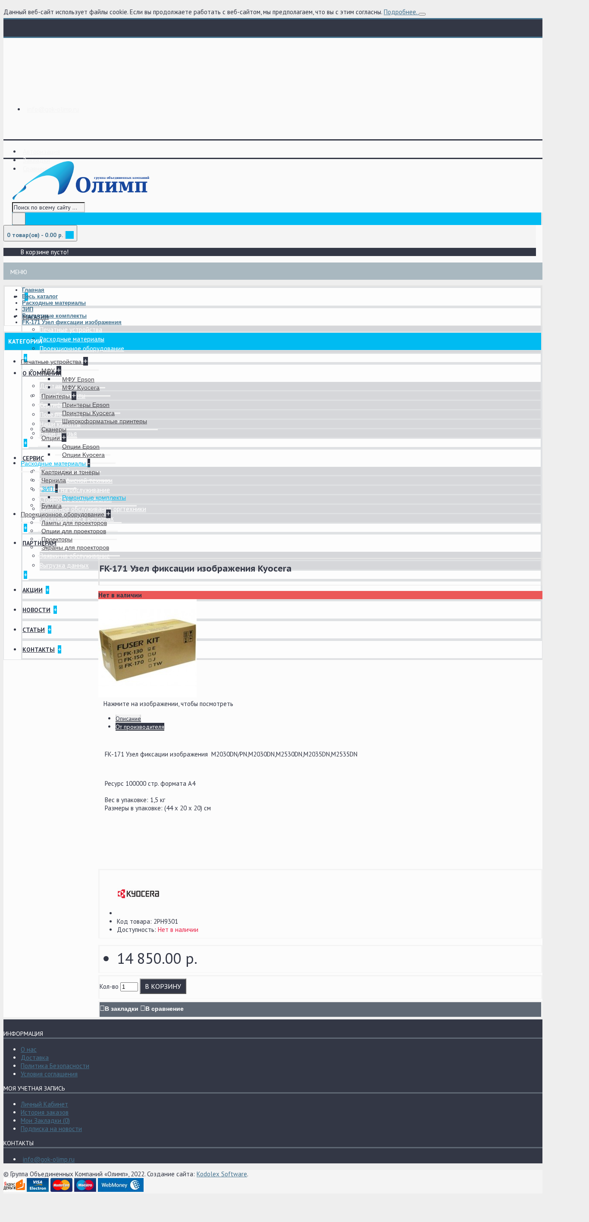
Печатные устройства (71, 329)
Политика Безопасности (55, 1066)
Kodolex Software (222, 1174)
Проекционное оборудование (82, 348)
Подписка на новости (51, 1129)
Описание (128, 718)
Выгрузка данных (64, 565)
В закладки (121, 1008)
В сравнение (164, 1008)
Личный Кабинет (44, 1104)
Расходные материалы (72, 339)
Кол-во (109, 986)
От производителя (140, 727)
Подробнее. (400, 12)
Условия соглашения (49, 1074)
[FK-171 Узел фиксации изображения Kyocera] (147, 695)
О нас (29, 1049)
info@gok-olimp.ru (49, 1159)
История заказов (45, 1112)
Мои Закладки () (45, 1120)
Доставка (54, 386)
